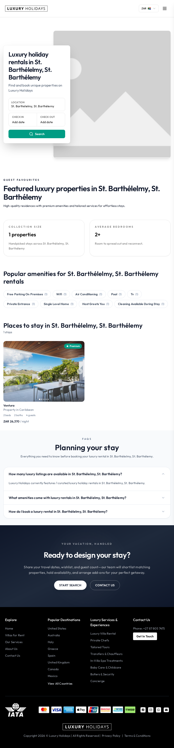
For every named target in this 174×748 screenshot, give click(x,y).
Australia (54, 635)
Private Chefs (99, 640)
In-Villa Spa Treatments (106, 661)
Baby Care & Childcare (105, 667)
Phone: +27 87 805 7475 (149, 628)
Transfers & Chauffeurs (106, 654)
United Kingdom (59, 662)
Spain (51, 655)
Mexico (53, 676)
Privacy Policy (111, 736)
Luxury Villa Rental (103, 633)
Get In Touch (145, 636)
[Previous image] (8, 371)
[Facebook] (143, 710)
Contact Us (12, 655)
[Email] (166, 710)
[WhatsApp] (158, 710)
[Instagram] (150, 710)
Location (18, 102)
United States (57, 628)
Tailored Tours (99, 647)
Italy (51, 642)
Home (9, 628)
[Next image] (80, 371)
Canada (53, 669)
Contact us (105, 585)
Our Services (13, 642)
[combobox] (149, 8)
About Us (11, 649)
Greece (53, 649)
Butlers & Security (102, 674)
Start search (70, 585)
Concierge (97, 681)
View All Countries (60, 683)
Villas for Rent (14, 635)
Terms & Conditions (137, 736)
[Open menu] (164, 8)
